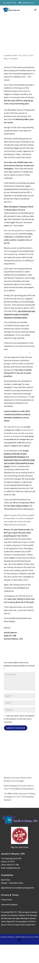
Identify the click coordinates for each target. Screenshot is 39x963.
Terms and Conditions (9, 905)
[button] (19, 940)
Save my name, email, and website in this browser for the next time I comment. (19, 718)
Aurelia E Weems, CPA (14, 55)
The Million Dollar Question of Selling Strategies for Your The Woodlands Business (19, 796)
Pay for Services (19, 847)
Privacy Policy (6, 900)
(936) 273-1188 (10, 3)
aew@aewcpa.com (13, 868)
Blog (5, 59)
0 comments (13, 59)
